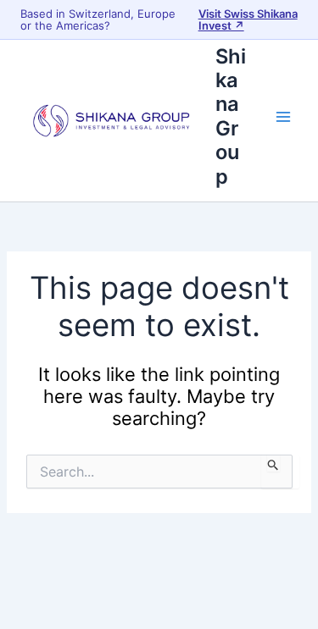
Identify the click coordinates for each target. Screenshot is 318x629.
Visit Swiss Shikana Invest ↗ (248, 19)
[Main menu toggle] (283, 117)
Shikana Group (230, 116)
